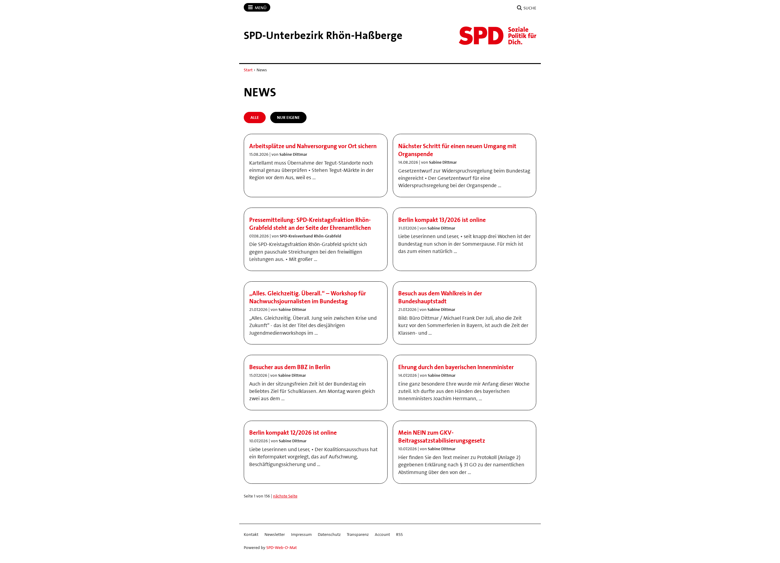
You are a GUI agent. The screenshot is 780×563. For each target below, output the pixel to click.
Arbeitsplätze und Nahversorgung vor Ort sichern (313, 146)
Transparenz (358, 534)
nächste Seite (285, 496)
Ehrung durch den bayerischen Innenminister (456, 367)
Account (382, 534)
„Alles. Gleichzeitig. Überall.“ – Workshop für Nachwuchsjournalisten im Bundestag (307, 297)
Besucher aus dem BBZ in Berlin (289, 367)
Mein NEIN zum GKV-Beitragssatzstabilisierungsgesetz (441, 436)
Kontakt (251, 534)
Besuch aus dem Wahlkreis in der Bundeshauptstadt (440, 297)
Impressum (301, 534)
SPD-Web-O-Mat (281, 547)
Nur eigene (288, 117)
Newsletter (274, 534)
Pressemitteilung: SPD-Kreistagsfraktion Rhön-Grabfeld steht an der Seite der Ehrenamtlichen (310, 224)
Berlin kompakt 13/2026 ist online (442, 220)
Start (248, 70)
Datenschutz (329, 534)
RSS (399, 534)
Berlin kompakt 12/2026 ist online (293, 433)
